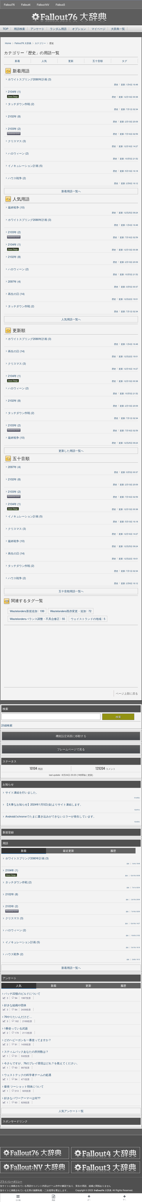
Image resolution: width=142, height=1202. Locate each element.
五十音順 (97, 61)
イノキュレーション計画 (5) (25, 166)
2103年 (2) (14, 129)
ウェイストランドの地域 (88, 619)
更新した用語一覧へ (71, 451)
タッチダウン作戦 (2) (21, 104)
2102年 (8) (14, 116)
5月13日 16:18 (133, 947)
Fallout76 (9, 4)
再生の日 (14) (16, 294)
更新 (70, 61)
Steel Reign (13, 96)
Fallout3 (60, 4)
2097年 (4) (14, 281)
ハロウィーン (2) (18, 153)
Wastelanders (14, 133)
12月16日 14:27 (132, 923)
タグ (124, 61)
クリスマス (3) (17, 141)
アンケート (37, 29)
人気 (44, 61)
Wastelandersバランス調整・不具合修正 (37, 619)
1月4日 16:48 (133, 863)
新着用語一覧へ (71, 191)
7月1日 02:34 (133, 887)
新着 (17, 61)
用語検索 (19, 29)
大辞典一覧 (118, 29)
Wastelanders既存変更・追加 (70, 611)
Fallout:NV (43, 4)
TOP (5, 29)
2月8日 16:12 (133, 959)
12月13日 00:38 (132, 875)
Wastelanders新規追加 (27, 611)
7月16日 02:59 (133, 911)
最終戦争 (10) (16, 207)
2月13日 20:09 (133, 899)
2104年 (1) (14, 91)
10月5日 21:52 (133, 935)
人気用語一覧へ (71, 319)
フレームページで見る (71, 749)
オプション (79, 29)
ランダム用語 (58, 29)
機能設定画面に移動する (71, 736)
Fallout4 (25, 4)
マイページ (98, 29)
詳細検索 (6, 725)
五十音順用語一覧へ (71, 591)
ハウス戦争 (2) (17, 178)
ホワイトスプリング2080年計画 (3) (29, 79)
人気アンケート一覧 (71, 1111)
